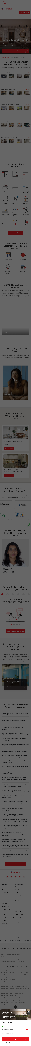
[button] (15, 1038)
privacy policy (16, 1042)
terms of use (23, 1042)
